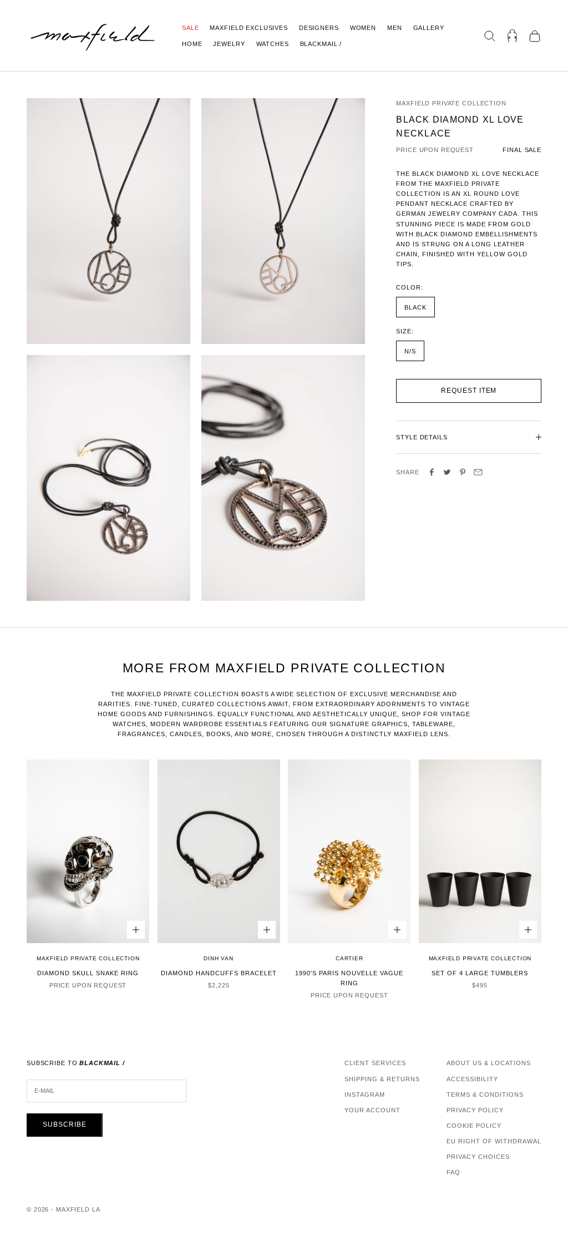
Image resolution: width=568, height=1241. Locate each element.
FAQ (453, 1172)
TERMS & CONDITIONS (485, 1094)
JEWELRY (229, 43)
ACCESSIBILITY (472, 1079)
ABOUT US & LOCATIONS (489, 1063)
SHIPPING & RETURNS (382, 1079)
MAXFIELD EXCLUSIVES (248, 27)
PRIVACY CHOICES (478, 1156)
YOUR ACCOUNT (372, 1110)
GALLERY (428, 27)
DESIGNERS (319, 27)
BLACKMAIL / (321, 43)
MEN (394, 27)
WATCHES (272, 43)
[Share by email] (478, 472)
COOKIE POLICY (474, 1125)
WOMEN (363, 27)
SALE (190, 27)
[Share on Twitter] (447, 472)
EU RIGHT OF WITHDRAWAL (494, 1141)
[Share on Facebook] (431, 472)
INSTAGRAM (364, 1094)
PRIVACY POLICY (475, 1110)
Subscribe (65, 1124)
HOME (192, 43)
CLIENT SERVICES (375, 1063)
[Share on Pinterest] (462, 472)
